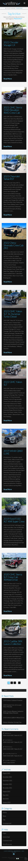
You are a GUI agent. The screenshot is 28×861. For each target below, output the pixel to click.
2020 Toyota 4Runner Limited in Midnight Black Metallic (13, 712)
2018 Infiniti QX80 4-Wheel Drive (13, 717)
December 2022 (7, 777)
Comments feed (7, 840)
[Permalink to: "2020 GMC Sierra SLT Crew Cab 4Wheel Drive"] (14, 562)
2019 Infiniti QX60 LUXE (13, 452)
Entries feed (6, 837)
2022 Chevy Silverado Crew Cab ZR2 (14, 245)
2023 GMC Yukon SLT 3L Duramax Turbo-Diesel (13, 314)
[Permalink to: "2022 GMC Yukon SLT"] (14, 370)
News (4, 816)
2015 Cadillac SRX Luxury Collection (13, 642)
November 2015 (7, 788)
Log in (4, 833)
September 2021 (7, 780)
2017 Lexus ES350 (9, 762)
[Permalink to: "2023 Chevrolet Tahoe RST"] (14, 164)
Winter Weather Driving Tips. (12, 722)
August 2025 (6, 773)
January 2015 (6, 802)
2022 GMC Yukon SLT (13, 383)
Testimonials (17, 851)
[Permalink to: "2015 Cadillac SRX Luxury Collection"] (14, 629)
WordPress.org (7, 844)
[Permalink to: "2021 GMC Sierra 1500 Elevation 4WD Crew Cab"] (14, 95)
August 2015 (6, 791)
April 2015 (6, 798)
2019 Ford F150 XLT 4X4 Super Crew (14, 520)
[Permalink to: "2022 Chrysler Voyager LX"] (14, 31)
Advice (5, 812)
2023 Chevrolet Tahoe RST (12, 177)
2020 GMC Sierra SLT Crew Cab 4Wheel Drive (13, 577)
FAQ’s (23, 851)
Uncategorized (7, 823)
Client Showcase (8, 851)
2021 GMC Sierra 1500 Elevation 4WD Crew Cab (13, 110)
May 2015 (6, 795)
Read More (8, 79)
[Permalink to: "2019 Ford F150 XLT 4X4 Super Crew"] (14, 506)
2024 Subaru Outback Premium (12, 700)
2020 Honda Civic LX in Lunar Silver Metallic (12, 706)
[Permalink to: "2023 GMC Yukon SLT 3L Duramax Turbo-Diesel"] (14, 299)
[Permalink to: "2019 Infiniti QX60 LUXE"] (14, 438)
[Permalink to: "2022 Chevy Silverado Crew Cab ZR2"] (14, 231)
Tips (4, 819)
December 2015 (7, 784)
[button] (24, 3)
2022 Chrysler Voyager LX (11, 43)
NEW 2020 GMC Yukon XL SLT (12, 735)
